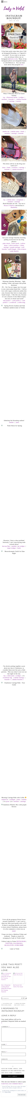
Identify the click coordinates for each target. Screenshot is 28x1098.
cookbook (13, 302)
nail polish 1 (7, 300)
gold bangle (13, 249)
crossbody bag (7, 677)
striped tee (4, 799)
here (22, 64)
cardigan (12, 799)
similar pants (15, 131)
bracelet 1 (12, 99)
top (4, 97)
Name (4, 1044)
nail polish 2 (17, 300)
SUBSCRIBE (19, 945)
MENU (5, 1)
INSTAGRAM (21, 941)
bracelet (21, 133)
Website (4, 1059)
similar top (6, 131)
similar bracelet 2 (17, 169)
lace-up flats (6, 546)
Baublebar (14, 207)
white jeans (10, 676)
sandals (11, 422)
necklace (4, 99)
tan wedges (21, 546)
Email (4, 1051)
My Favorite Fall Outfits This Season (18, 986)
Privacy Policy (8, 1091)
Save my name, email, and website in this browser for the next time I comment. (13, 1070)
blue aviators (22, 249)
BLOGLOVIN (9, 945)
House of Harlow (9, 205)
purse (7, 801)
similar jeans (11, 200)
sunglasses (20, 200)
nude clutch (15, 243)
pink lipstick (15, 251)
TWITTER (8, 943)
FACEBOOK (18, 943)
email (14, 931)
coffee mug (21, 302)
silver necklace (14, 245)
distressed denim (12, 97)
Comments (5, 998)
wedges (21, 97)
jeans (17, 422)
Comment (5, 1026)
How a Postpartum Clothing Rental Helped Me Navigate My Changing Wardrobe (6, 988)
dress (4, 167)
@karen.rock (13, 59)
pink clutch (6, 243)
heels (22, 131)
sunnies (18, 101)
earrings (12, 101)
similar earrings (19, 677)
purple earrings (15, 247)
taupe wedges (11, 548)
